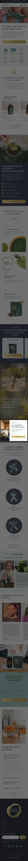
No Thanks (18, 438)
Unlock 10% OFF (18, 436)
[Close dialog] (26, 420)
